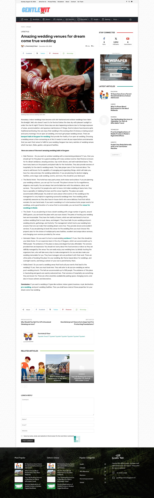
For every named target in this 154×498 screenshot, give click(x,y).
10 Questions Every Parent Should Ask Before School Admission (33, 378)
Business (82, 374)
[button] (130, 19)
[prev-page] (22, 386)
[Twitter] (129, 1)
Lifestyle (28, 27)
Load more (115, 155)
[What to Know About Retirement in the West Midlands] (58, 368)
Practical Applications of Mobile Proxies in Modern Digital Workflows (120, 134)
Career (57, 374)
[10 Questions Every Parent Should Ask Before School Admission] (33, 368)
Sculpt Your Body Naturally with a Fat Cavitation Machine (121, 146)
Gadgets (113, 142)
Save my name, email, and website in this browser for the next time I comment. (49, 436)
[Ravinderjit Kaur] (22, 46)
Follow (116, 37)
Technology (115, 129)
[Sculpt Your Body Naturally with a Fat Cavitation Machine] (104, 145)
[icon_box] (85, 2)
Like (104, 37)
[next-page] (25, 386)
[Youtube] (131, 1)
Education (32, 374)
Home (23, 27)
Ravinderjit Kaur (32, 46)
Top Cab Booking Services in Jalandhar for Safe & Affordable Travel (82, 378)
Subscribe (128, 37)
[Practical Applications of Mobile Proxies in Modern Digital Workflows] (104, 133)
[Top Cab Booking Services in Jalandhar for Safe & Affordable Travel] (82, 368)
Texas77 (46, 336)
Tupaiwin (41, 336)
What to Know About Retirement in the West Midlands (57, 378)
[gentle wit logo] (36, 10)
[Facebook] (126, 1)
